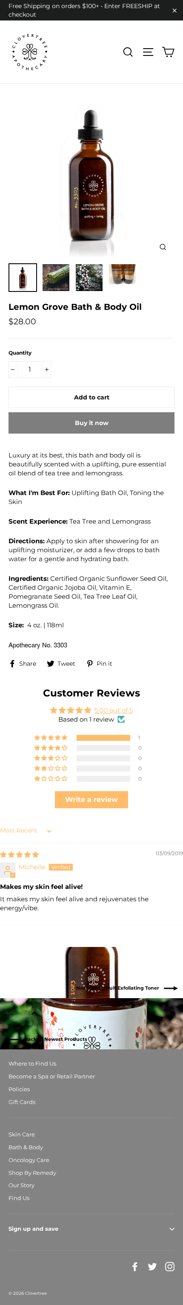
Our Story (21, 1185)
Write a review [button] (91, 799)
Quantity (20, 353)
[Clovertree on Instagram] (169, 1266)
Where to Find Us (32, 1063)
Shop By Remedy (32, 1172)
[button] (51, 738)
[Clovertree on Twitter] (152, 1266)
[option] (91, 175)
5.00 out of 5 (113, 710)
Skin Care (22, 1134)
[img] (19, 855)
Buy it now (92, 423)
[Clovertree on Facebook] (135, 1266)
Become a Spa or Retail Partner (52, 1076)
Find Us (19, 1197)
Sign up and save (33, 1228)
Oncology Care (29, 1159)
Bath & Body (26, 1147)
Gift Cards (22, 1101)
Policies (19, 1089)
